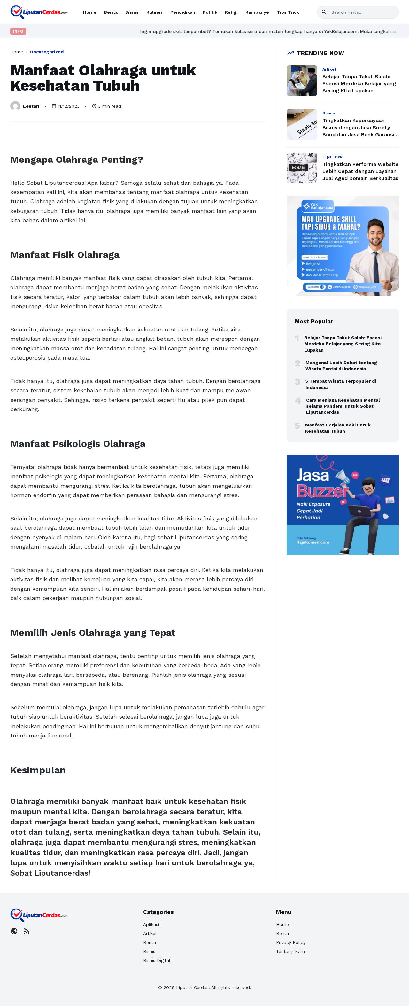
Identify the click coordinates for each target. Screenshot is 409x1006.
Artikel (150, 933)
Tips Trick (288, 12)
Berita (111, 12)
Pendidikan (182, 12)
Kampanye (257, 12)
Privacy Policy (290, 942)
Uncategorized (47, 51)
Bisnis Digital (156, 960)
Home (89, 12)
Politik (210, 12)
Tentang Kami (291, 951)
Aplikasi (151, 924)
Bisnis (132, 12)
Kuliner (154, 12)
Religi (231, 12)
